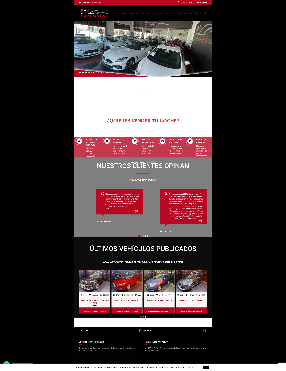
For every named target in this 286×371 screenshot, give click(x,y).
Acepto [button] (206, 367)
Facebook (85, 330)
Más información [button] (194, 367)
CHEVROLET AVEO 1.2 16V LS (127, 301)
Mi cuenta (203, 2)
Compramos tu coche (145, 128)
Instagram (147, 330)
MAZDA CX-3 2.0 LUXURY (159, 301)
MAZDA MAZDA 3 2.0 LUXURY (95, 301)
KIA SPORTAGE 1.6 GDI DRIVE (191, 301)
